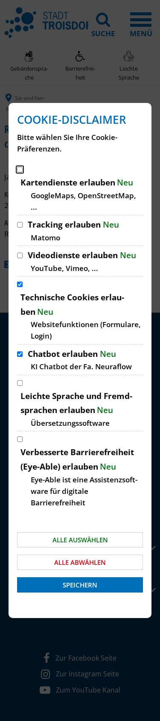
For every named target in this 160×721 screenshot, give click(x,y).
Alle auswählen (80, 540)
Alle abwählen (80, 562)
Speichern (80, 585)
